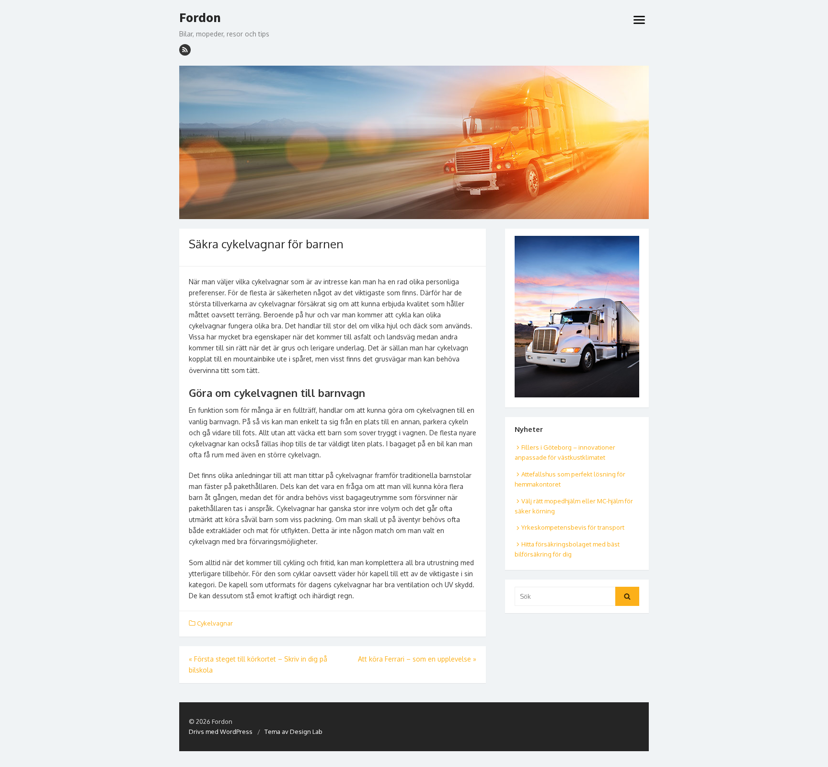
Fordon (200, 18)
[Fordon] (414, 142)
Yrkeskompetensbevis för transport (572, 527)
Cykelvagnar (215, 623)
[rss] (185, 50)
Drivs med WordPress (221, 731)
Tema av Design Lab (293, 731)
